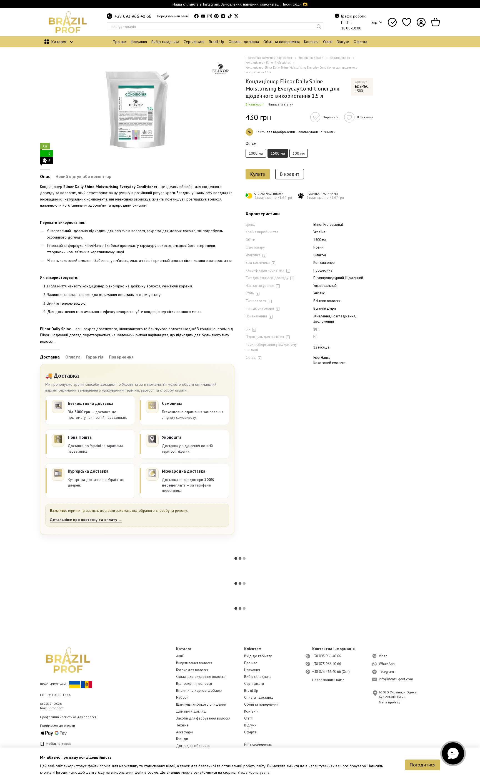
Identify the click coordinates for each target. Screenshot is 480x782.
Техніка (182, 725)
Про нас (119, 41)
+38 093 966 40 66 (132, 16)
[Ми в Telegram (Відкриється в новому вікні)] (223, 16)
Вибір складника (165, 41)
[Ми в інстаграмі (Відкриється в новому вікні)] (210, 16)
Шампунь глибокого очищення (201, 704)
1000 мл (256, 153)
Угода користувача (253, 772)
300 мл (298, 153)
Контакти (311, 41)
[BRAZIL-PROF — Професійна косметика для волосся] (68, 660)
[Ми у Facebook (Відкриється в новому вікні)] (196, 16)
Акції (180, 656)
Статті (327, 41)
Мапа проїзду (389, 702)
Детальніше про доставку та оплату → (86, 519)
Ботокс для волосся (192, 670)
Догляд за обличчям (193, 745)
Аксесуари (184, 732)
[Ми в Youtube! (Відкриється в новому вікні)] (203, 16)
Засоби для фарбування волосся (203, 718)
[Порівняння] (392, 22)
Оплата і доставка (244, 41)
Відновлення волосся (194, 683)
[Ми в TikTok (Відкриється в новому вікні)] (230, 16)
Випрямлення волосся (194, 663)
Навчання (139, 41)
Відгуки (343, 41)
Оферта (360, 41)
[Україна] (74, 684)
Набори (182, 697)
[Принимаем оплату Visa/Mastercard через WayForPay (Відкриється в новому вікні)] (54, 733)
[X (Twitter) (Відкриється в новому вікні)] (236, 16)
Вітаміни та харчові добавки (199, 690)
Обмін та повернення (281, 41)
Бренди (182, 738)
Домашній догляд (191, 711)
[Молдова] (86, 684)
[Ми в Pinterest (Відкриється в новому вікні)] (216, 16)
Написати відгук (280, 104)
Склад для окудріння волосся (201, 676)
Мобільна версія (58, 743)
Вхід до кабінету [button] (258, 656)
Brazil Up (216, 41)
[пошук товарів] (318, 26)
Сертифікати (194, 41)
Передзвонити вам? (173, 16)
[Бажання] (406, 22)
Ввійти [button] (261, 132)
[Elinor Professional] (220, 69)
